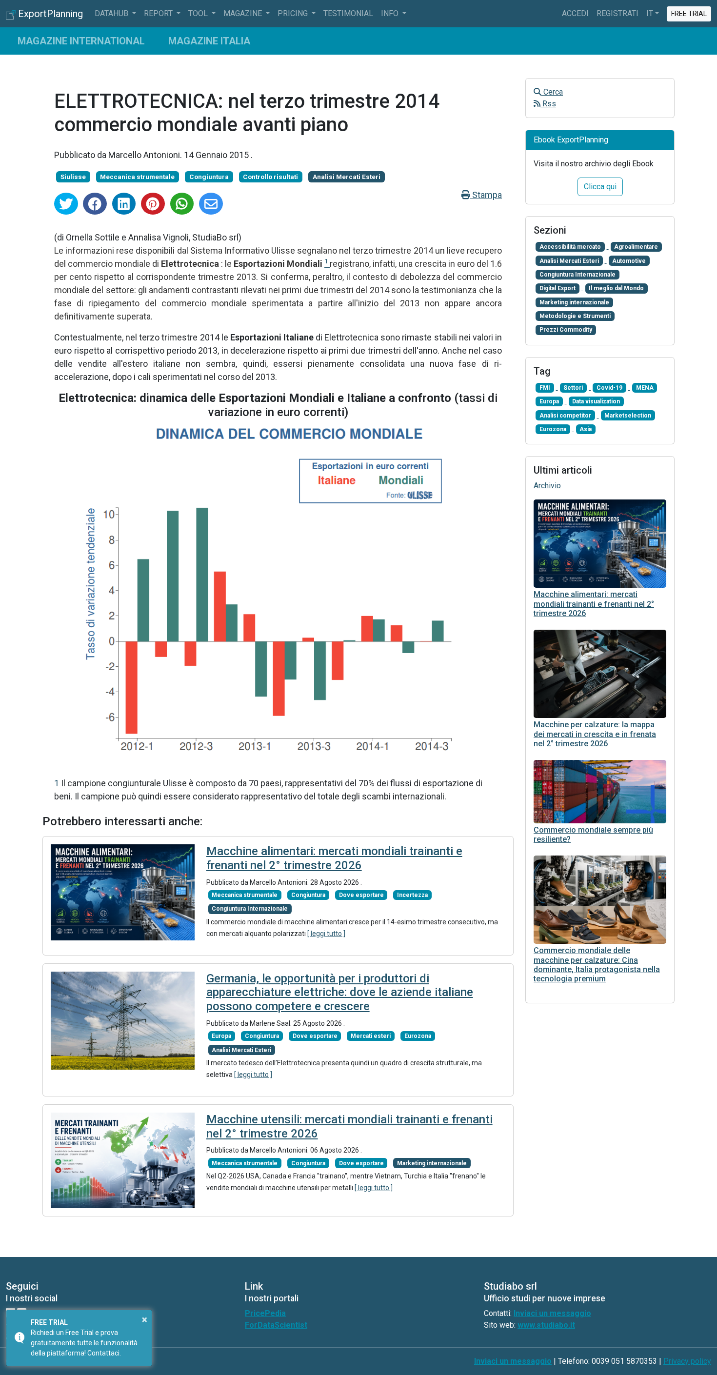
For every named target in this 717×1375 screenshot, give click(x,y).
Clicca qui (600, 186)
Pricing (294, 13)
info (390, 13)
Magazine (243, 13)
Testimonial (348, 13)
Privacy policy (687, 1361)
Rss (548, 103)
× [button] (144, 1319)
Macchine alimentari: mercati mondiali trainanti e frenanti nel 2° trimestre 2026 (334, 858)
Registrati (617, 13)
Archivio (547, 485)
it (649, 13)
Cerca (552, 92)
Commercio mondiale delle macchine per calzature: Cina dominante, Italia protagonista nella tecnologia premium (597, 964)
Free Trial (689, 13)
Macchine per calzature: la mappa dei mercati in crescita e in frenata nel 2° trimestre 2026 (595, 734)
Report (159, 13)
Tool (199, 13)
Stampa (486, 195)
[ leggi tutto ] (326, 933)
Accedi (575, 13)
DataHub (112, 13)
